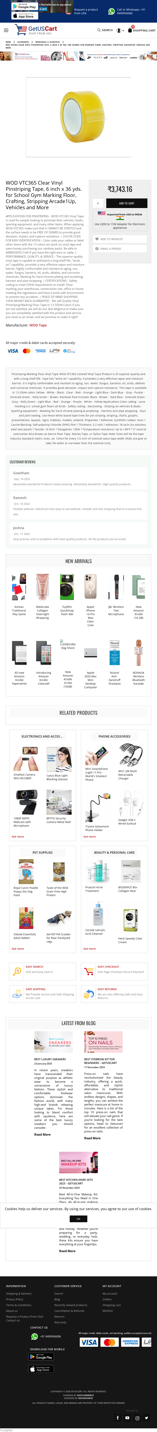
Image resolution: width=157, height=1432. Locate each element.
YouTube (127, 1418)
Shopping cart (112, 1305)
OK (78, 1219)
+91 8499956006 (131, 11)
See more (18, 836)
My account (110, 1293)
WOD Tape (38, 325)
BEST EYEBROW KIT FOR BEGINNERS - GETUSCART (100, 1061)
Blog (57, 1299)
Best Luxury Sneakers (50, 1059)
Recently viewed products (70, 1305)
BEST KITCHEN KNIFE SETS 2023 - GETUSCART (76, 1181)
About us (12, 1311)
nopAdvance (85, 1398)
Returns (59, 1316)
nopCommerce (85, 1395)
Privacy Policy (14, 1299)
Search (58, 1293)
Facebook (118, 1418)
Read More (42, 1134)
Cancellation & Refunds (69, 1311)
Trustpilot (6, 1430)
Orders (107, 1299)
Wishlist (108, 1311)
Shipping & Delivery (18, 1293)
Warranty (60, 1322)
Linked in (146, 1418)
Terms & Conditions (18, 1305)
